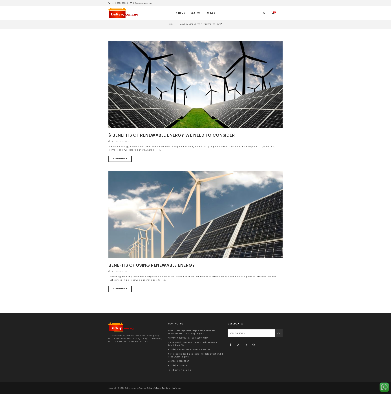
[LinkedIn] (246, 345)
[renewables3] (195, 214)
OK (278, 333)
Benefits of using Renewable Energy (151, 265)
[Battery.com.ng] (123, 13)
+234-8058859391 (119, 3)
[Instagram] (253, 345)
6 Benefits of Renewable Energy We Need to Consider (171, 135)
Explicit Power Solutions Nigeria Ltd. (165, 388)
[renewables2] (195, 84)
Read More (119, 158)
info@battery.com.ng (142, 3)
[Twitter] (238, 345)
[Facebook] (231, 345)
